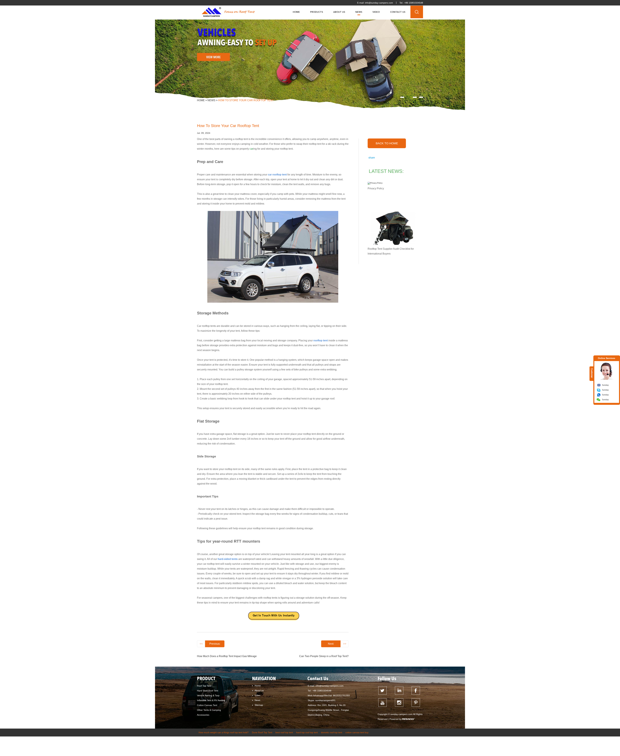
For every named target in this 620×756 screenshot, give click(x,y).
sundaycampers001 (325, 700)
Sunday (605, 385)
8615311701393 (341, 695)
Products (316, 12)
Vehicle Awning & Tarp (208, 695)
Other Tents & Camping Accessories (209, 712)
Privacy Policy (376, 188)
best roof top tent (284, 732)
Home (296, 12)
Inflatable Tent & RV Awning (211, 700)
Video (376, 12)
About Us (339, 12)
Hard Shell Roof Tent (207, 690)
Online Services (606, 358)
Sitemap (259, 705)
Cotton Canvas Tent (207, 705)
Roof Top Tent (204, 685)
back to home (387, 143)
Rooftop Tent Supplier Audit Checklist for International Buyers (391, 251)
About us (259, 690)
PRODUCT (206, 678)
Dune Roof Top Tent (262, 732)
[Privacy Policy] (393, 183)
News (358, 12)
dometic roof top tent (331, 732)
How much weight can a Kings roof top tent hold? (224, 732)
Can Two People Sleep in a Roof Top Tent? (324, 656)
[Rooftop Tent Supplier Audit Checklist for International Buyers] (393, 228)
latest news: (386, 171)
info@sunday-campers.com (379, 2)
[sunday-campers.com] (211, 12)
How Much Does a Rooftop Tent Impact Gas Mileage (227, 656)
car (251, 148)
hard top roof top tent (307, 732)
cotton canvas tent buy (356, 732)
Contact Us (397, 12)
